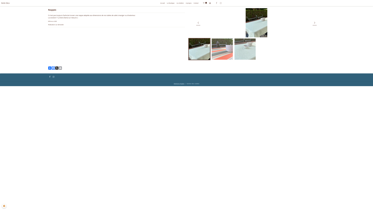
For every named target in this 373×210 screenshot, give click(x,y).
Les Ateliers (180, 3)
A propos (189, 3)
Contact (196, 3)
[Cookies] (4, 206)
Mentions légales (179, 84)
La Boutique (170, 3)
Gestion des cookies (193, 84)
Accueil (162, 3)
